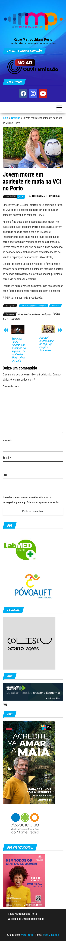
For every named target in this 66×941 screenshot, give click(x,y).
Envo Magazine (50, 934)
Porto (6, 319)
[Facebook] (23, 93)
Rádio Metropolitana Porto (33, 39)
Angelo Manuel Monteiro (46, 196)
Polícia (56, 313)
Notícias (15, 118)
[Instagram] (33, 93)
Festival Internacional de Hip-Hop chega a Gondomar (46, 344)
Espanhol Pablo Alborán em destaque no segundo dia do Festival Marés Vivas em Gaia (18, 349)
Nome (7, 440)
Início (5, 118)
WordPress (27, 934)
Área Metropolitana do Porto (33, 305)
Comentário (11, 386)
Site (5, 475)
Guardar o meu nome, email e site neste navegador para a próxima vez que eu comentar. (31, 500)
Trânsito (15, 318)
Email (7, 457)
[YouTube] (43, 93)
